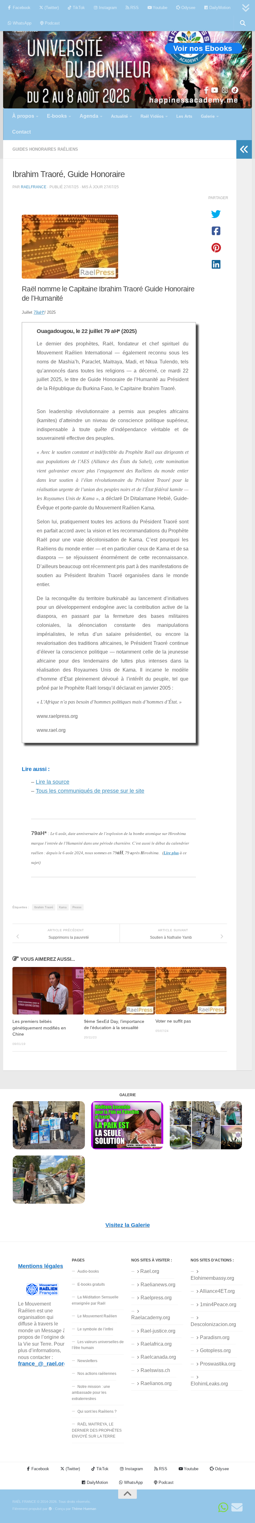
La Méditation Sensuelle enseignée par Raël (95, 1300)
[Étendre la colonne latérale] (244, 149)
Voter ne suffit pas (173, 1021)
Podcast (52, 23)
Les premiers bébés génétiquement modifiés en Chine (39, 1028)
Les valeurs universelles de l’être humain (98, 1345)
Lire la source (52, 782)
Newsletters (87, 1361)
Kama (63, 907)
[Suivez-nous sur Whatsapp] (223, 1507)
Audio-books (88, 1271)
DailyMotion (219, 7)
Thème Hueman (84, 1509)
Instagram (107, 7)
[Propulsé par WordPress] (50, 1509)
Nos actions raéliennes (96, 1373)
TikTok (78, 7)
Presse (76, 907)
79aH (39, 312)
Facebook (21, 7)
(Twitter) (51, 7)
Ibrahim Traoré (43, 907)
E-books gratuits (91, 1284)
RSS (134, 7)
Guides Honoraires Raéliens (45, 149)
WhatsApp (21, 23)
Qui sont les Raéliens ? (97, 1411)
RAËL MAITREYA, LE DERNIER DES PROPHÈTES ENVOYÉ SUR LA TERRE (97, 1430)
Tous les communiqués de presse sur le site (90, 791)
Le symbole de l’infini (95, 1329)
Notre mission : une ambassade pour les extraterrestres (91, 1392)
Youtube (159, 7)
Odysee (187, 7)
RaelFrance (33, 187)
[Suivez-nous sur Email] (237, 1507)
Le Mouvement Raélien (97, 1316)
